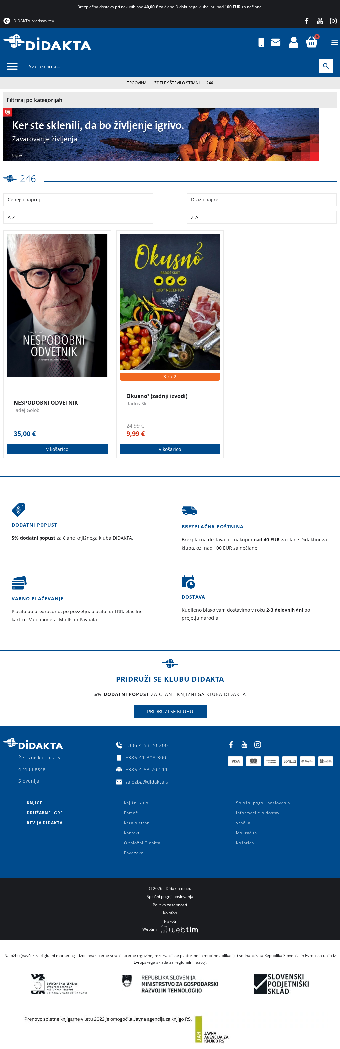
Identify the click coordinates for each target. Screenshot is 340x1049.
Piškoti (170, 921)
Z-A (194, 217)
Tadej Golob (27, 410)
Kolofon (170, 913)
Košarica (245, 843)
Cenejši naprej (24, 199)
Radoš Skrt (138, 403)
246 (28, 178)
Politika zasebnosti (170, 905)
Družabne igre (45, 813)
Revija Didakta (45, 823)
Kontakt (132, 833)
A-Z (11, 217)
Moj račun (246, 833)
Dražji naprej (205, 199)
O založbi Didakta (142, 843)
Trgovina (137, 83)
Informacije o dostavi (258, 813)
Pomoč (131, 813)
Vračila (243, 823)
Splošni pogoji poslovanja (263, 803)
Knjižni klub (136, 803)
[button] (334, 42)
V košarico (57, 449)
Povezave (134, 853)
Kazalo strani (137, 823)
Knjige (34, 803)
